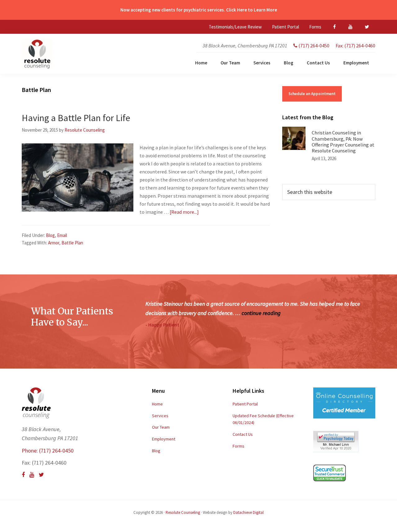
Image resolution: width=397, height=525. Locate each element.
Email (62, 235)
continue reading (261, 313)
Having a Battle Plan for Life (76, 118)
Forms (238, 446)
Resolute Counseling (183, 512)
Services (160, 415)
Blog (50, 235)
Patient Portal (245, 404)
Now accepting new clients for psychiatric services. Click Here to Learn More (198, 10)
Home (157, 404)
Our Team (161, 427)
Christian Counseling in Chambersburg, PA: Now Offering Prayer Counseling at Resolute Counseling (343, 141)
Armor (53, 243)
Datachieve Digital (248, 512)
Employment (163, 439)
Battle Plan (72, 243)
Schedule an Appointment (312, 93)
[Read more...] (184, 212)
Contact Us (243, 434)
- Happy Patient (162, 325)
